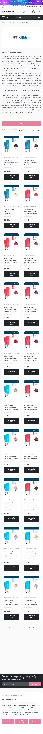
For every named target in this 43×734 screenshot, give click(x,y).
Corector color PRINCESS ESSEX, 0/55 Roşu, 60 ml (31, 163)
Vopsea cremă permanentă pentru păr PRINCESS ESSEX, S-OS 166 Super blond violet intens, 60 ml (11, 458)
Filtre (21, 123)
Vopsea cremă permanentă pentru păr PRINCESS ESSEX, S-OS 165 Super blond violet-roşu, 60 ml (11, 507)
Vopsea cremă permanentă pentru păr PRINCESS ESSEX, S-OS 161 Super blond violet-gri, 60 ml (11, 556)
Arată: (35, 130)
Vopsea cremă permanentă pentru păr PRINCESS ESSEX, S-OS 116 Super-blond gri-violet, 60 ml (31, 605)
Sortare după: (14, 130)
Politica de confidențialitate (12, 695)
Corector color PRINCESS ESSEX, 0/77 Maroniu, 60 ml (11, 163)
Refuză (34, 721)
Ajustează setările (21, 721)
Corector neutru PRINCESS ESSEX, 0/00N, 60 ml (9, 212)
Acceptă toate (8, 721)
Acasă (4, 22)
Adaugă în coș (11, 176)
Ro (40, 11)
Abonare (35, 684)
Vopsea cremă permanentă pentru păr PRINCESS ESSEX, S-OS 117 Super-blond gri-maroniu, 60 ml (11, 605)
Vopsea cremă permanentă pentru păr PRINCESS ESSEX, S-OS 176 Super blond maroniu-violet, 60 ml (11, 409)
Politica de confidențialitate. (12, 679)
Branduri (11, 22)
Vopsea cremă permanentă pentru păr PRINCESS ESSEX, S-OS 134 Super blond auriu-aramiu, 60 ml (31, 556)
